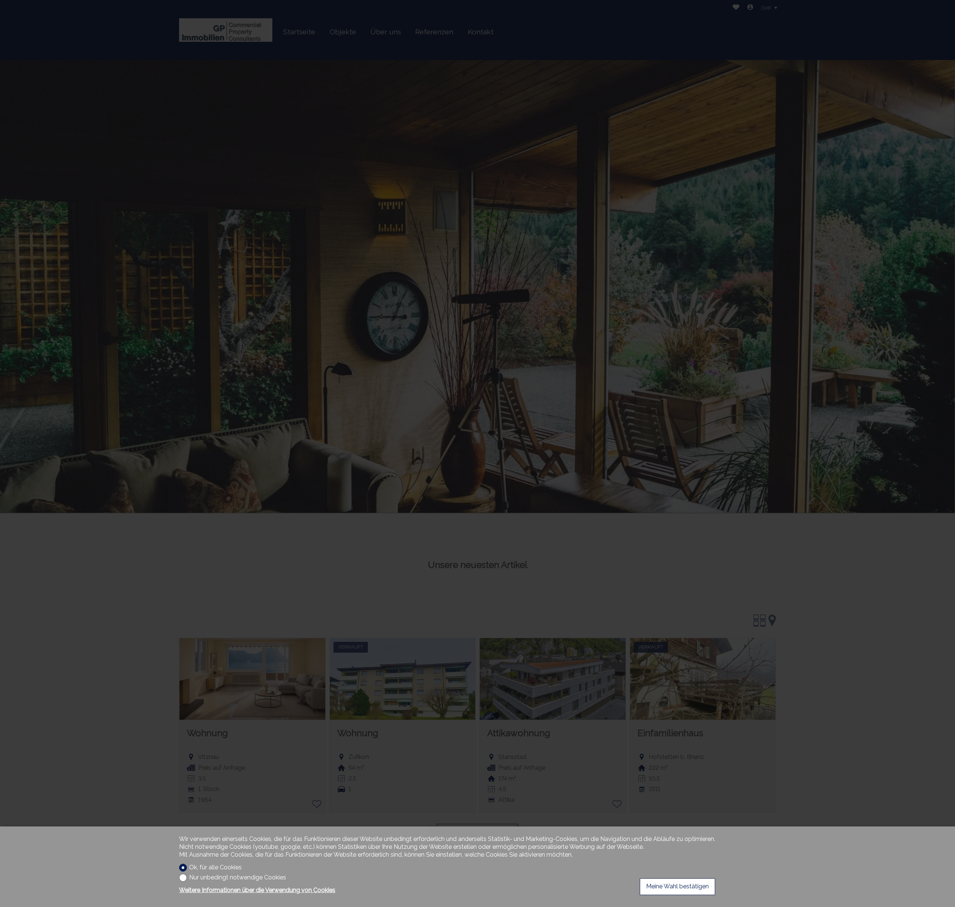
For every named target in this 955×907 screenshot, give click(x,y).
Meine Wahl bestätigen (677, 886)
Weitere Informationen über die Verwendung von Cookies (257, 890)
